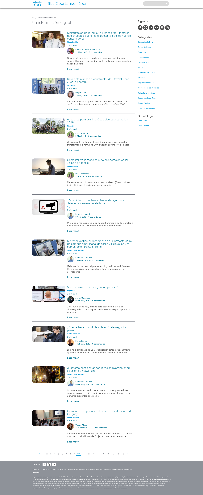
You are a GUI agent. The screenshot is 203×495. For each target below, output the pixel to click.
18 (118, 454)
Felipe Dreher (81, 341)
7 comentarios (94, 136)
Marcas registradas (125, 469)
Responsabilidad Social (147, 98)
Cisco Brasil (142, 121)
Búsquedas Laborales (146, 42)
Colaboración (143, 57)
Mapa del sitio (61, 469)
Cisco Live (142, 52)
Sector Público (144, 103)
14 (98, 454)
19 (123, 454)
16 (108, 454)
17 (113, 454)
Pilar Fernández (82, 133)
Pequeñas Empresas (146, 83)
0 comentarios (95, 52)
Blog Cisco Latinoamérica (43, 17)
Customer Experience (146, 108)
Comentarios (45, 469)
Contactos (36, 469)
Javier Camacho (82, 298)
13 (93, 454)
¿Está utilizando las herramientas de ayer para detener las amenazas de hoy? (95, 202)
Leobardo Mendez (83, 214)
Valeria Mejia (81, 425)
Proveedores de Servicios (148, 88)
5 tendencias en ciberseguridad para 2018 (93, 287)
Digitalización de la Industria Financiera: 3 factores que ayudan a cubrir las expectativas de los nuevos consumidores (99, 36)
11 (83, 454)
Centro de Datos (144, 47)
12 (88, 454)
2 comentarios (95, 96)
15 (103, 454)
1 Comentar (98, 260)
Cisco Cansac (143, 126)
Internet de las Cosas (146, 73)
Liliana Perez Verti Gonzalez (87, 50)
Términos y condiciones (76, 469)
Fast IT (140, 67)
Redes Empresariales (146, 93)
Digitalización (143, 62)
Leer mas (72, 69)
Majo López (80, 93)
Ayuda (53, 469)
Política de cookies (110, 469)
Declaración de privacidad (94, 469)
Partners (141, 78)
